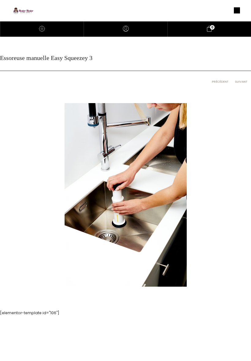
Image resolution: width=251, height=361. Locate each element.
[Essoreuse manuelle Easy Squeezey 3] (126, 195)
